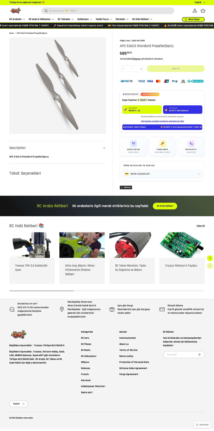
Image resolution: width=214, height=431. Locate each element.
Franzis (85, 374)
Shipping (136, 58)
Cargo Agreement (128, 374)
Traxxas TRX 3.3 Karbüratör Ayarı (31, 268)
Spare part (87, 392)
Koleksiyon (83, 19)
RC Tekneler (64, 19)
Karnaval (85, 380)
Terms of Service (128, 350)
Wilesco (85, 362)
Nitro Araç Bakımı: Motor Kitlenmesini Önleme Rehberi (80, 270)
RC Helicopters (88, 356)
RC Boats (85, 350)
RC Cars (85, 338)
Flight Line (125, 40)
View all (201, 225)
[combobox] (107, 10)
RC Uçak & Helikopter (40, 19)
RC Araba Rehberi (165, 206)
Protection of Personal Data (134, 362)
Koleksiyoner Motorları (93, 386)
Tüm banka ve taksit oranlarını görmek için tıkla (162, 121)
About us (124, 344)
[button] (203, 10)
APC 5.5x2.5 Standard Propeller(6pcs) (32, 33)
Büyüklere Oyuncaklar (24, 418)
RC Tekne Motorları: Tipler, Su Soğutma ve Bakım (130, 268)
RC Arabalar (15, 19)
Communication (127, 338)
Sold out (176, 68)
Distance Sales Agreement (133, 368)
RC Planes (86, 344)
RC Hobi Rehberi (140, 19)
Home (11, 33)
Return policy (126, 356)
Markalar (120, 19)
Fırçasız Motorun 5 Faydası (181, 266)
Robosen (85, 368)
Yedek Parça (102, 19)
